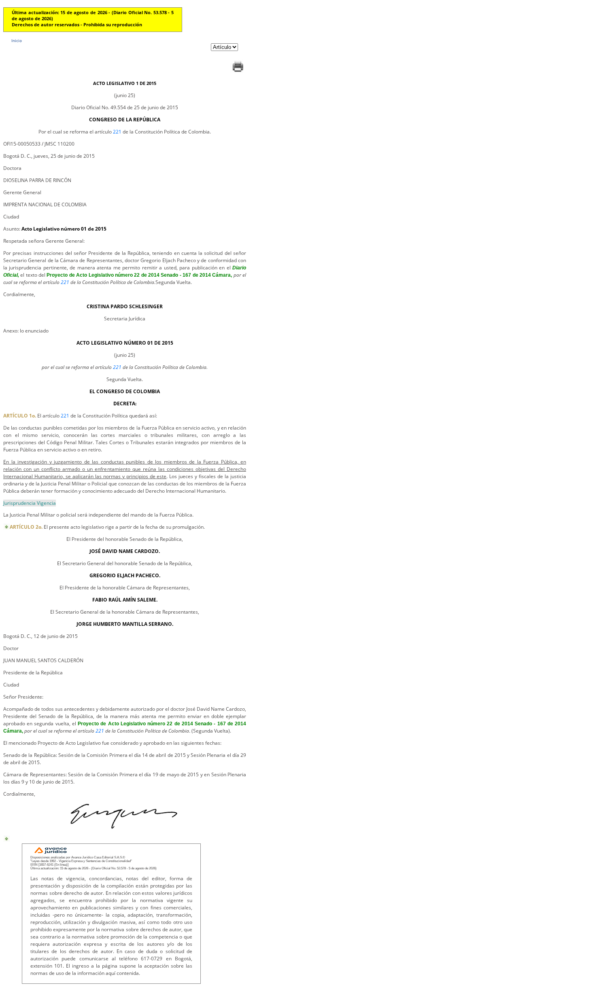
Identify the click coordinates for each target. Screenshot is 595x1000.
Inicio (16, 40)
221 (117, 131)
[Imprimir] (237, 71)
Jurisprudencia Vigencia (29, 503)
